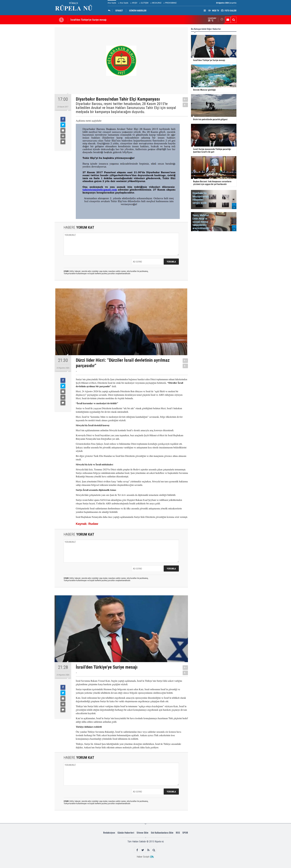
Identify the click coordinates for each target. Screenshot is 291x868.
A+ (185, 99)
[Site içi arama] (233, 20)
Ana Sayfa (112, 3)
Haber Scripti (143, 856)
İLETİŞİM (144, 3)
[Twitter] (62, 124)
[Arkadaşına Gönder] (62, 130)
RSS (178, 832)
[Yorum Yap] (62, 141)
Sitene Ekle (142, 832)
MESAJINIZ (156, 3)
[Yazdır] (62, 136)
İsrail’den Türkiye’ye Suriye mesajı (88, 19)
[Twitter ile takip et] (143, 850)
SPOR (185, 832)
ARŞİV (134, 3)
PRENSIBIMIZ (171, 3)
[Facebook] (62, 119)
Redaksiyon (109, 832)
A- (185, 104)
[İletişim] (228, 20)
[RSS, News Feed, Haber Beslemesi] (148, 850)
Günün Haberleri (125, 832)
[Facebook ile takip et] (137, 850)
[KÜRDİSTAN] (110, 10)
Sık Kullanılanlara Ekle (162, 832)
